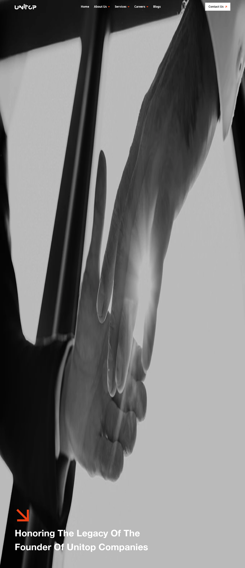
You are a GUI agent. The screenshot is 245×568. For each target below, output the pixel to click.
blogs (157, 6)
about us (100, 6)
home (85, 6)
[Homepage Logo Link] (25, 6)
